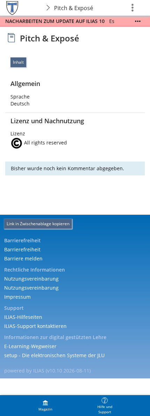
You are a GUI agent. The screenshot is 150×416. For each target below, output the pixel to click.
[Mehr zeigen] (138, 21)
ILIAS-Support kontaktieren (35, 326)
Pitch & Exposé (73, 8)
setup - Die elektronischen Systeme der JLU (54, 355)
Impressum (17, 296)
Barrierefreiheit (22, 249)
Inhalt (18, 62)
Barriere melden (23, 258)
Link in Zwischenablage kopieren (38, 224)
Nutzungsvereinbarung (31, 278)
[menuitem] (45, 405)
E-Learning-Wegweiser (30, 346)
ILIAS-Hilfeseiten (23, 317)
